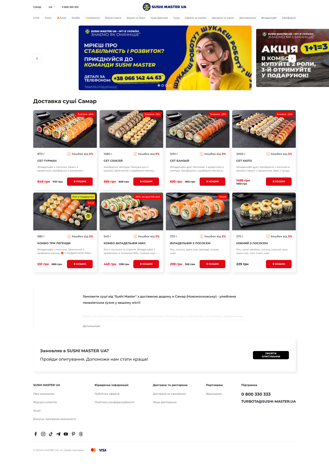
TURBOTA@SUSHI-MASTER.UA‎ (268, 401)
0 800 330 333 (70, 7)
